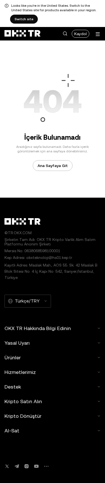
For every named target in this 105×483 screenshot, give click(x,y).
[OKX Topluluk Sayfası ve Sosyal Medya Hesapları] (46, 466)
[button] (65, 33)
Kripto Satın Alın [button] (23, 401)
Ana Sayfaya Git (53, 165)
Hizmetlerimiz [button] (20, 372)
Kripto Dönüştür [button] (22, 416)
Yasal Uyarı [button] (17, 343)
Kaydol (80, 33)
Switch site (24, 19)
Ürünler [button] (12, 357)
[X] (7, 466)
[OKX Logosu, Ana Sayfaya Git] (22, 34)
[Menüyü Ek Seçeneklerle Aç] (98, 34)
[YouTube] (36, 466)
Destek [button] (12, 387)
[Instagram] (26, 466)
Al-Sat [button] (11, 431)
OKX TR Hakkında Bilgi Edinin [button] (37, 328)
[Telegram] (16, 466)
